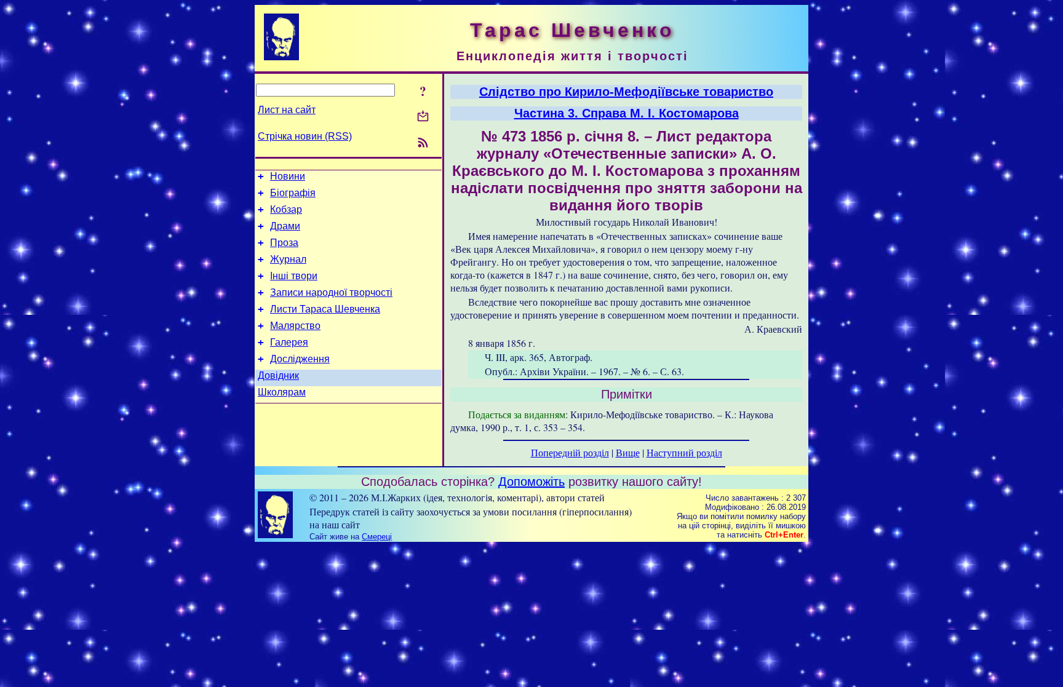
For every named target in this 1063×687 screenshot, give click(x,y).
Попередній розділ (570, 452)
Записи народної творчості (331, 292)
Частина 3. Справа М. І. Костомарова (626, 113)
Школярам (282, 392)
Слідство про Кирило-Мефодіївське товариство (626, 91)
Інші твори (293, 276)
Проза (284, 242)
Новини (287, 176)
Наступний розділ (684, 452)
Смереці (377, 536)
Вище (628, 452)
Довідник (278, 375)
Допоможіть (531, 481)
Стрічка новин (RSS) (305, 136)
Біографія (293, 193)
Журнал (288, 259)
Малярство (295, 325)
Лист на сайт (287, 110)
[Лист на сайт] (423, 117)
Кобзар (286, 209)
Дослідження (300, 359)
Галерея (289, 342)
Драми (285, 226)
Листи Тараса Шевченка (325, 309)
